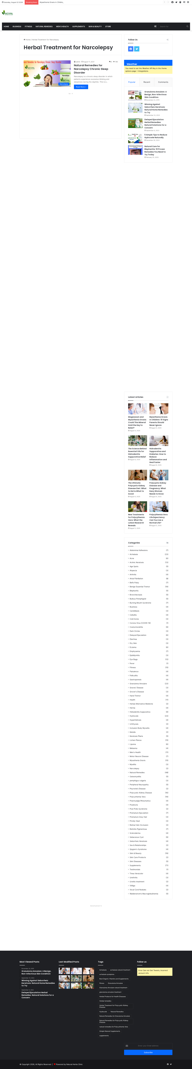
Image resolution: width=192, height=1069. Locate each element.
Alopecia (133, 570)
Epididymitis (135, 655)
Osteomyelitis (135, 776)
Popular (131, 82)
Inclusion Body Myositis (139, 728)
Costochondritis (136, 627)
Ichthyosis (134, 724)
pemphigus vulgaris (138, 781)
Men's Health (135, 752)
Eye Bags (134, 659)
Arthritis (133, 574)
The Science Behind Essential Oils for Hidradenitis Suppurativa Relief (137, 452)
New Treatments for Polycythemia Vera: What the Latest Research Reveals (136, 520)
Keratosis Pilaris (136, 736)
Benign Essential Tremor (140, 587)
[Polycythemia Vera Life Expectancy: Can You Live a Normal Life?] (158, 506)
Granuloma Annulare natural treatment (113, 988)
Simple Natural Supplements (109, 1031)
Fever (132, 663)
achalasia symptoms (106, 974)
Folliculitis (134, 675)
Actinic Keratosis (137, 562)
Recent (147, 82)
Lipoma (133, 744)
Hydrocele (134, 716)
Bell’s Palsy (134, 583)
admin (78, 62)
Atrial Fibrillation (136, 579)
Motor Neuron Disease (139, 756)
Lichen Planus (135, 740)
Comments (163, 82)
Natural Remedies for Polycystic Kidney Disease (113, 1021)
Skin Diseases (135, 861)
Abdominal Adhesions (139, 550)
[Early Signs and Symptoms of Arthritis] (64, 971)
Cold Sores (134, 619)
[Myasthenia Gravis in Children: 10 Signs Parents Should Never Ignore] (158, 408)
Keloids (133, 732)
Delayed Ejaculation (138, 635)
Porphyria (134, 805)
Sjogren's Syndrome (138, 849)
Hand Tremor (135, 696)
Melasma (133, 748)
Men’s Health (62, 26)
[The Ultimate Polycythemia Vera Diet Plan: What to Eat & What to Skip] (76, 986)
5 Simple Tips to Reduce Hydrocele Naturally (155, 136)
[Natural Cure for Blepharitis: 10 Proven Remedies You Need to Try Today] (135, 150)
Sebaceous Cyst (137, 837)
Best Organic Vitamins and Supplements (114, 979)
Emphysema (135, 651)
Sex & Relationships (138, 845)
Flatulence (134, 671)
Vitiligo (132, 886)
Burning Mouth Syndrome (140, 603)
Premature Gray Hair (138, 817)
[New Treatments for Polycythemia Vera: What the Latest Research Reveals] (137, 506)
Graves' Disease (136, 688)
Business (17, 26)
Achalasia (134, 554)
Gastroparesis (135, 680)
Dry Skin (133, 643)
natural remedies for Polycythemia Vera (113, 1027)
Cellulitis (133, 615)
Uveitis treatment (137, 882)
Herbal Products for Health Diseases (112, 996)
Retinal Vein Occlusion (139, 825)
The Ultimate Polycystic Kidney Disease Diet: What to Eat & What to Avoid (137, 488)
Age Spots (134, 566)
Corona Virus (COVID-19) (140, 623)
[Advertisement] (128, 13)
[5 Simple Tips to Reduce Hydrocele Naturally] (135, 138)
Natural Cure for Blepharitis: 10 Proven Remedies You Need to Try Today (155, 150)
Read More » (81, 87)
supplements (104, 1036)
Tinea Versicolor (136, 873)
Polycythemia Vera (138, 797)
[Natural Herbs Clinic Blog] (7, 12)
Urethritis (133, 877)
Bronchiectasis (136, 595)
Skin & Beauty (95, 26)
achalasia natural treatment (120, 970)
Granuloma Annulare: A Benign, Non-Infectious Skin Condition (155, 94)
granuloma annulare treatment (110, 992)
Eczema (133, 647)
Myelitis (133, 764)
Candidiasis (134, 611)
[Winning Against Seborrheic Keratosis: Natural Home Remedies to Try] (135, 108)
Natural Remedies (44, 26)
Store (108, 26)
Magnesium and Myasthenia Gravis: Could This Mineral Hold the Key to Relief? (137, 422)
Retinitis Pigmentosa (138, 829)
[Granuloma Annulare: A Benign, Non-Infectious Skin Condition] (135, 95)
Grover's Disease (137, 692)
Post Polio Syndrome (138, 809)
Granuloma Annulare (138, 684)
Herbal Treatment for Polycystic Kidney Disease (113, 1006)
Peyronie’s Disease (138, 789)
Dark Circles (135, 631)
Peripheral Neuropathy (139, 785)
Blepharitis (134, 591)
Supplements (78, 26)
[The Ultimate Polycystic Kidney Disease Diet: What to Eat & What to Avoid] (137, 475)
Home (6, 26)
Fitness (28, 26)
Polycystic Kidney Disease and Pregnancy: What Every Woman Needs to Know (157, 488)
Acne (132, 558)
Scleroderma (135, 833)
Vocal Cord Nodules (138, 890)
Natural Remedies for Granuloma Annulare (114, 1016)
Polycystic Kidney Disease (141, 793)
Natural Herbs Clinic (74, 1064)
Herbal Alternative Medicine (141, 704)
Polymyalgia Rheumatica (140, 801)
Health (132, 700)
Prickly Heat (135, 821)
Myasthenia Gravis (137, 760)
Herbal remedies (105, 1001)
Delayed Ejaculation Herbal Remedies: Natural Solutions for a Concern (155, 123)
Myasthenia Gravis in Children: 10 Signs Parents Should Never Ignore (68, 2)
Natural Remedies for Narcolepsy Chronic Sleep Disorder (91, 68)
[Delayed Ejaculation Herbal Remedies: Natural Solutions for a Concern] (135, 123)
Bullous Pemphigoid (138, 599)
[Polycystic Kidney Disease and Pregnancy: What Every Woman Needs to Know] (158, 475)
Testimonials (135, 869)
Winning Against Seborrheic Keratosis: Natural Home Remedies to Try (156, 108)
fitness (101, 983)
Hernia (132, 708)
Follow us (142, 961)
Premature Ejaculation (139, 813)
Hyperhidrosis (135, 720)
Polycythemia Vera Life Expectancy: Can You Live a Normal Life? (158, 518)
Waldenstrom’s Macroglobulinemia (144, 894)
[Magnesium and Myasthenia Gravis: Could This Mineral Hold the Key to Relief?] (137, 408)
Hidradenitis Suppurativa (140, 712)
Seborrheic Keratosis (138, 841)
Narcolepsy (134, 768)
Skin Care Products (138, 857)
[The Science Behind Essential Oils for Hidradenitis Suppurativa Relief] (137, 440)
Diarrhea (133, 639)
